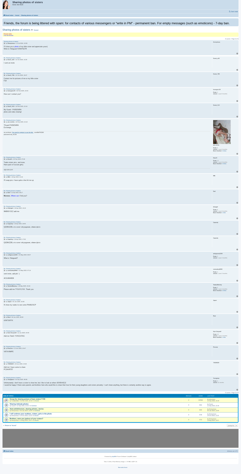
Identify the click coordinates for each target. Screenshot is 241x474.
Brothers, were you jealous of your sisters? (26, 419)
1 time (224, 212)
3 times (224, 151)
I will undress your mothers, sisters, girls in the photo (31, 414)
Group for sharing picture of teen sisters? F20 (27, 399)
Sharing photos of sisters (16, 29)
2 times (224, 163)
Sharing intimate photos (19, 404)
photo (17, 46)
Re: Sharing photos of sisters (12, 58)
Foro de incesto (8, 35)
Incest (36, 30)
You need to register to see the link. (22, 132)
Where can (15, 196)
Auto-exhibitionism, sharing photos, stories (27, 409)
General (34, 405)
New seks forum (122, 467)
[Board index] (7, 4)
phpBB (114, 456)
